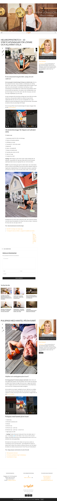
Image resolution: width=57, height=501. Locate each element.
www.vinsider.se (47, 477)
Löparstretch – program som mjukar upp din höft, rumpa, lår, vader (19, 310)
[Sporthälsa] (28, 33)
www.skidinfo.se (47, 478)
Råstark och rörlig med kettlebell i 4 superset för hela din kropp (6, 310)
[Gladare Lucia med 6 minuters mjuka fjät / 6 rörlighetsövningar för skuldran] (6, 291)
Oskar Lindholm (27, 477)
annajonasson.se (42, 63)
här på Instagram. (10, 394)
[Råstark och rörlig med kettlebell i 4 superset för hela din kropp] (6, 304)
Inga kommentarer (7, 248)
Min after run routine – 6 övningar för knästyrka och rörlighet (31, 296)
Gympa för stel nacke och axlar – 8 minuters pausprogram (18, 297)
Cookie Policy (37, 499)
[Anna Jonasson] (28, 17)
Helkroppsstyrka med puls (12, 453)
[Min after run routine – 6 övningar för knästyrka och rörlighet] (31, 291)
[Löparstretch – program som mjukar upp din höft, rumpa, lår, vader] (19, 304)
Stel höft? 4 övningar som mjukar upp (14, 228)
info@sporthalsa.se (12, 480)
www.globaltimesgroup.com (47, 480)
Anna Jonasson (42, 61)
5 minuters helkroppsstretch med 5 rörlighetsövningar (31, 310)
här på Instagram (12, 107)
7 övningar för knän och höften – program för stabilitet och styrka (20, 230)
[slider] (15, 126)
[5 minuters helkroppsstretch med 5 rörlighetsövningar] (31, 304)
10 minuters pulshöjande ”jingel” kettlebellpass (16, 455)
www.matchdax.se (47, 476)
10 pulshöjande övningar (12, 456)
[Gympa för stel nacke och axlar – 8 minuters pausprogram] (19, 291)
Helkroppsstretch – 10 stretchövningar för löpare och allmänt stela (16, 42)
